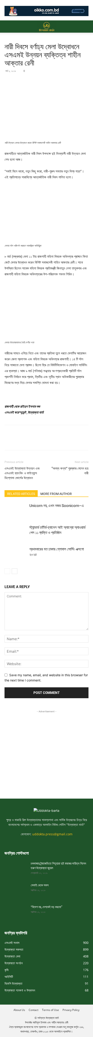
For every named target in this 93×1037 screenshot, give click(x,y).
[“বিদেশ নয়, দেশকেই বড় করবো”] (16, 913)
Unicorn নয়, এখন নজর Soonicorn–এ (56, 505)
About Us (19, 1010)
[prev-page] (7, 571)
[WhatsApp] (40, 81)
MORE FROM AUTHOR (56, 494)
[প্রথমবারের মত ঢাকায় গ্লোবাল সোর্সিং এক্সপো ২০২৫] (16, 554)
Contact (33, 1010)
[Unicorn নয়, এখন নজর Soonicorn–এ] (16, 511)
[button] (7, 26)
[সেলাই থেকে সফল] (16, 891)
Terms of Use (50, 1010)
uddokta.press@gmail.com (52, 834)
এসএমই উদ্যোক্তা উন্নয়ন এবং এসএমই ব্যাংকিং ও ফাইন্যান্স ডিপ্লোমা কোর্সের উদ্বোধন (22, 473)
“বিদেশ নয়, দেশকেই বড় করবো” (46, 907)
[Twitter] (19, 81)
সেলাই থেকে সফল (40, 885)
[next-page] (14, 571)
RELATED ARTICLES (21, 494)
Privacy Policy (71, 1010)
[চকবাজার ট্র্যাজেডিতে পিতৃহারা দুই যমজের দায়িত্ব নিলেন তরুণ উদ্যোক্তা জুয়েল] (16, 869)
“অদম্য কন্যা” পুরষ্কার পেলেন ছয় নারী (69, 470)
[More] (51, 81)
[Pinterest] (29, 81)
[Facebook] (9, 81)
